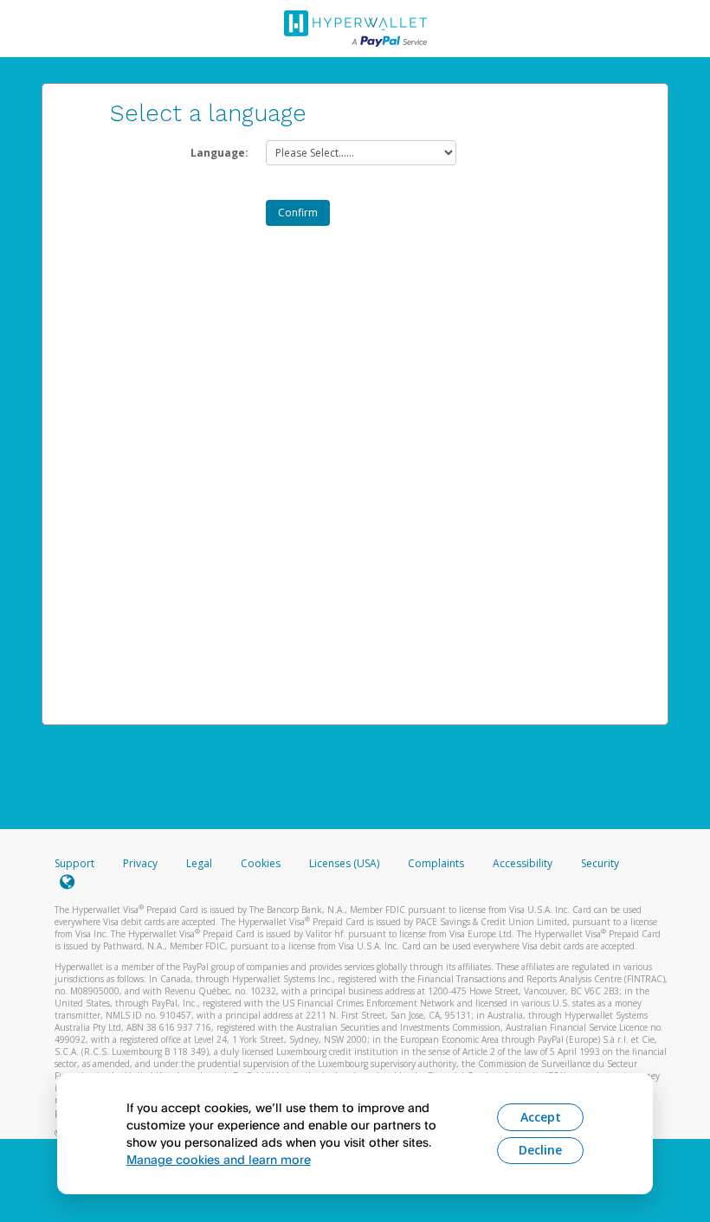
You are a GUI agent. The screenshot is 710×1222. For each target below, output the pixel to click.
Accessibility (522, 863)
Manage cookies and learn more (218, 1159)
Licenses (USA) (345, 863)
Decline (540, 1150)
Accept (540, 1117)
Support (74, 863)
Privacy (140, 863)
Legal (199, 863)
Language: (219, 152)
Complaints (437, 863)
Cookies (261, 863)
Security (600, 863)
